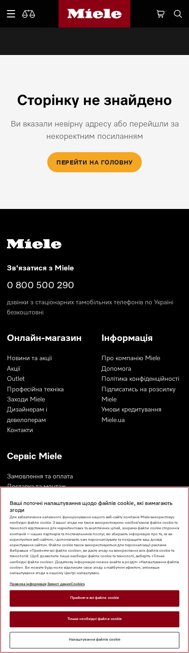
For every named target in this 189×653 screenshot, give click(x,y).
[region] (94, 570)
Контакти (20, 430)
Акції (13, 369)
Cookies (78, 584)
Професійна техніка (35, 389)
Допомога (116, 369)
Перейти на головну (94, 162)
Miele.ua (113, 420)
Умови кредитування (131, 409)
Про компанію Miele (130, 358)
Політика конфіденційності (140, 379)
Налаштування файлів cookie (94, 640)
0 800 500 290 (40, 285)
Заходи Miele (26, 399)
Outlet (16, 379)
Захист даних (59, 584)
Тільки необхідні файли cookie (94, 619)
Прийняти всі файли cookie (94, 598)
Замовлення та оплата (40, 476)
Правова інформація (28, 584)
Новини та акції (29, 358)
